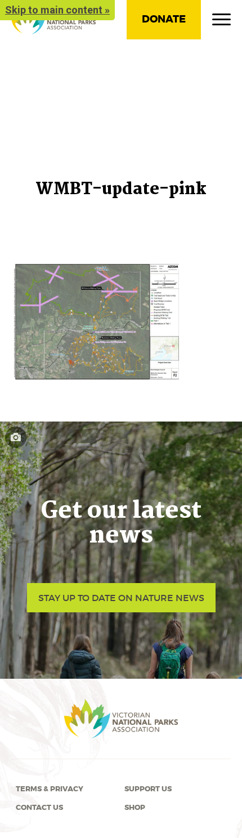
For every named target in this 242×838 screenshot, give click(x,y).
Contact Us (39, 807)
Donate (164, 19)
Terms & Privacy (49, 789)
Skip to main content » (57, 10)
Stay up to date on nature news (121, 597)
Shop (134, 807)
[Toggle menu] (221, 22)
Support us (148, 789)
